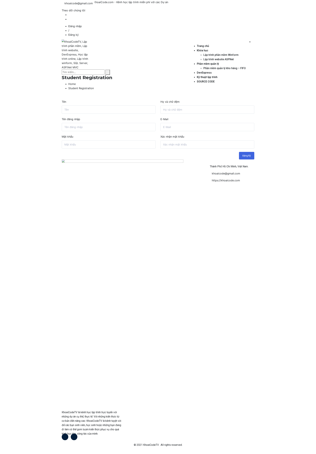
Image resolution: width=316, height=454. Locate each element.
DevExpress (204, 72)
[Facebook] (65, 437)
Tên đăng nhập (71, 119)
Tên (64, 101)
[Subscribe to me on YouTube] (69, 19)
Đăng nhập (75, 26)
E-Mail (164, 119)
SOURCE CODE (206, 81)
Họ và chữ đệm (170, 101)
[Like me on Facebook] (69, 14)
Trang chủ (203, 46)
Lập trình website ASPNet (218, 59)
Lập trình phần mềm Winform (220, 54)
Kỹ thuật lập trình (207, 77)
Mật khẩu (67, 136)
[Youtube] (74, 437)
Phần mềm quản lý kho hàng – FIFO (224, 68)
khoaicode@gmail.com (79, 3)
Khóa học (202, 50)
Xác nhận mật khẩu (172, 136)
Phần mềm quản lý (208, 63)
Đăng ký (73, 34)
